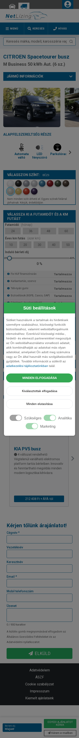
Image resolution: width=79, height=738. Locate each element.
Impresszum (39, 691)
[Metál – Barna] (66, 183)
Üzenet (11, 606)
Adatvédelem (39, 670)
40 (54, 245)
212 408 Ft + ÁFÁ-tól (39, 499)
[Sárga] (18, 191)
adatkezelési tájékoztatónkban (27, 366)
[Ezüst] (34, 183)
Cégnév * (13, 532)
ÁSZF (39, 677)
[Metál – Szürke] (26, 183)
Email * (12, 576)
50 (68, 245)
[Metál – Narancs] (26, 191)
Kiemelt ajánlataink (39, 698)
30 (39, 245)
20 (25, 245)
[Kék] (42, 183)
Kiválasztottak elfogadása (39, 391)
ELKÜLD (42, 653)
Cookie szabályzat (39, 684)
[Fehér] (10, 183)
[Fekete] (18, 183)
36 (30, 231)
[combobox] (39, 41)
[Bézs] (10, 191)
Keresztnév (15, 562)
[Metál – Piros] (50, 183)
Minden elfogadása (39, 378)
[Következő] (71, 154)
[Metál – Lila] (34, 191)
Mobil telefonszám (20, 591)
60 (66, 231)
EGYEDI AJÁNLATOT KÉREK (60, 723)
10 (11, 245)
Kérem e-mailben (62, 733)
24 (13, 231)
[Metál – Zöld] (58, 183)
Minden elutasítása (39, 404)
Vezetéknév (15, 547)
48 (48, 231)
